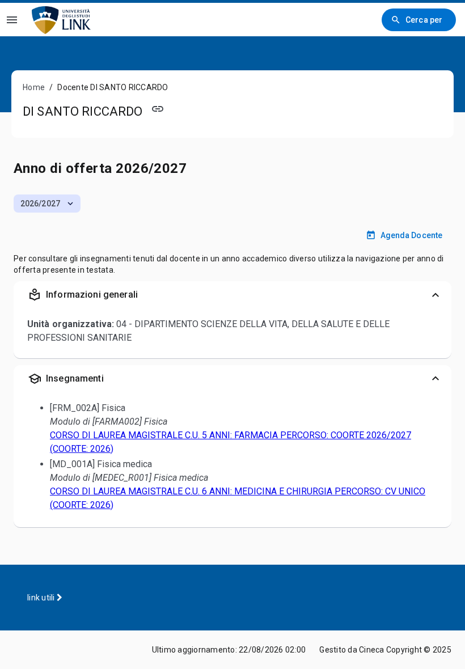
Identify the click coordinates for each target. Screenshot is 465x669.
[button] (47, 203)
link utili (42, 597)
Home (34, 87)
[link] (61, 19)
